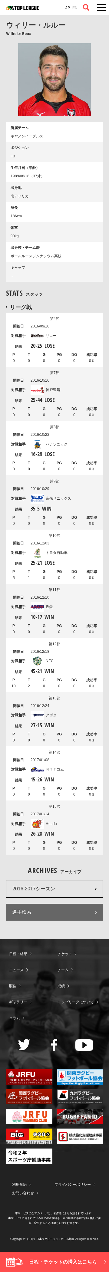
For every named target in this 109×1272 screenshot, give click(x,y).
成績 (61, 986)
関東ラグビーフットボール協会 (80, 1076)
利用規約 (19, 1184)
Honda (51, 824)
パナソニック (57, 444)
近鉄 (49, 607)
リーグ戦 (21, 307)
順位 (12, 986)
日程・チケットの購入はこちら (63, 1261)
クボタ (51, 715)
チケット (65, 954)
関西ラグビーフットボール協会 (29, 1096)
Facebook (54, 1045)
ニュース (16, 970)
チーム (63, 970)
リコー (51, 336)
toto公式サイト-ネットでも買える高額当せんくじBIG (29, 1136)
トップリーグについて (76, 1002)
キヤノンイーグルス (27, 136)
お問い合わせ (23, 1193)
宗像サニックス (58, 498)
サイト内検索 (86, 7)
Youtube (84, 1045)
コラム (14, 1018)
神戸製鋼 (53, 390)
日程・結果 (18, 954)
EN (75, 8)
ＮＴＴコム (55, 769)
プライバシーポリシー (72, 1184)
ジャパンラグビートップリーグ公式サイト (22, 8)
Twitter (24, 1044)
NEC (50, 661)
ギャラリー (18, 1002)
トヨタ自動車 (57, 553)
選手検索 (21, 912)
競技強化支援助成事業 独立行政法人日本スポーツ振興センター (80, 1136)
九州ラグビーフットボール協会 (80, 1096)
